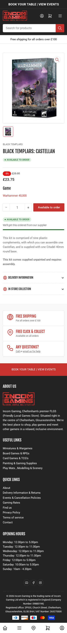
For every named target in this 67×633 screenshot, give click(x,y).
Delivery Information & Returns (22, 492)
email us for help (31, 351)
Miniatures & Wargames (17, 448)
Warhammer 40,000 (15, 195)
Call (18, 351)
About (6, 488)
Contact (8, 522)
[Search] (60, 28)
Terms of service (13, 517)
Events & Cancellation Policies (22, 497)
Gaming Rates (11, 502)
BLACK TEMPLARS (13, 144)
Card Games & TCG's (15, 458)
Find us (7, 507)
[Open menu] (60, 16)
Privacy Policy (11, 512)
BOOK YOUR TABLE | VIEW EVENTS (33, 4)
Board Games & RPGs (16, 453)
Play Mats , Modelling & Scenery (22, 468)
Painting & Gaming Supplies (20, 463)
